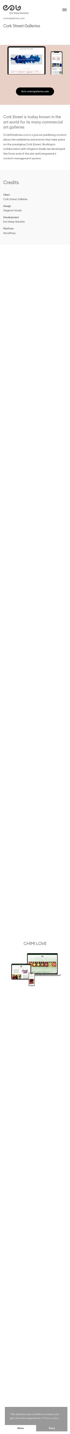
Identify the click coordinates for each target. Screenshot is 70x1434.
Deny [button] (52, 1428)
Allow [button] (20, 1428)
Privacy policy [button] (50, 1418)
